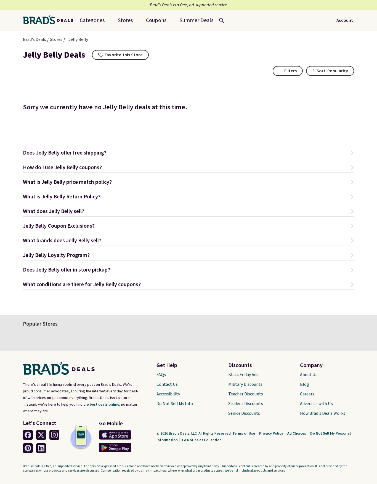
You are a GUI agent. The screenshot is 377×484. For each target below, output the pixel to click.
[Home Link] (50, 20)
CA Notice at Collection (202, 440)
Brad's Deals (34, 39)
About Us (308, 374)
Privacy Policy (271, 433)
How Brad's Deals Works (322, 413)
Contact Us (167, 384)
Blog (304, 384)
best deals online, (105, 404)
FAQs (161, 374)
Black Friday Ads (243, 374)
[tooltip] (120, 55)
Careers (307, 394)
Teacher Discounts (245, 394)
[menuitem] (196, 20)
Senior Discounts (244, 413)
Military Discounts (245, 384)
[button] (188, 153)
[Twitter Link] (41, 435)
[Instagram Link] (54, 435)
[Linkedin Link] (41, 448)
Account (344, 20)
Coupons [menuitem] (156, 20)
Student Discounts (245, 403)
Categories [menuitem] (92, 20)
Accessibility (168, 394)
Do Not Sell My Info (174, 403)
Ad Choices (297, 433)
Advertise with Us (316, 403)
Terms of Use (244, 433)
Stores (56, 39)
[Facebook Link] (28, 435)
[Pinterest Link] (28, 448)
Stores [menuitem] (125, 20)
